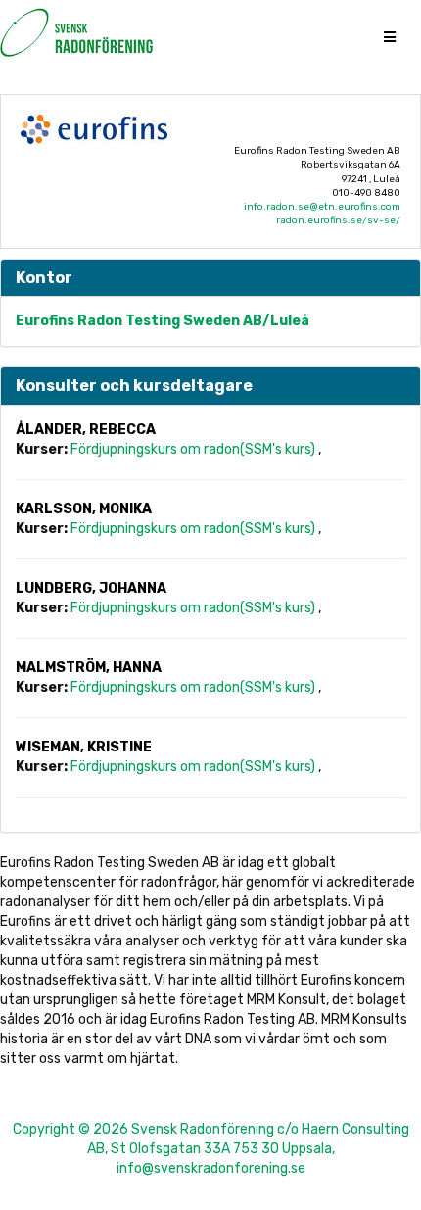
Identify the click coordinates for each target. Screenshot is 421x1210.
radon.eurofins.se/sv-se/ (338, 220)
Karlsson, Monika (84, 509)
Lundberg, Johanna (91, 588)
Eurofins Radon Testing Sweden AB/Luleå (162, 321)
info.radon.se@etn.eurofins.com (322, 207)
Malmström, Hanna (89, 667)
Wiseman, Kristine (84, 747)
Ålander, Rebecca (86, 429)
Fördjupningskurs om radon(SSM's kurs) (194, 449)
